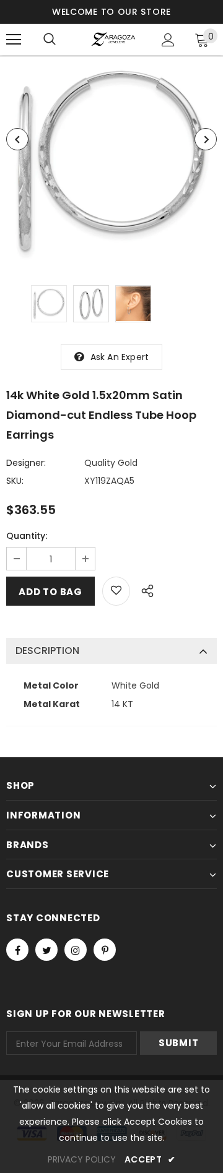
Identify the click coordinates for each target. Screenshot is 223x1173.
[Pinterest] (105, 950)
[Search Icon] (49, 39)
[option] (111, 161)
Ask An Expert (119, 357)
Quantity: (26, 536)
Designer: (26, 463)
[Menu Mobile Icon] (13, 39)
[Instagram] (75, 950)
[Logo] (113, 39)
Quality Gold (111, 463)
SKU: (15, 481)
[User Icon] (168, 39)
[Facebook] (17, 950)
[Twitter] (46, 950)
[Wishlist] (116, 591)
